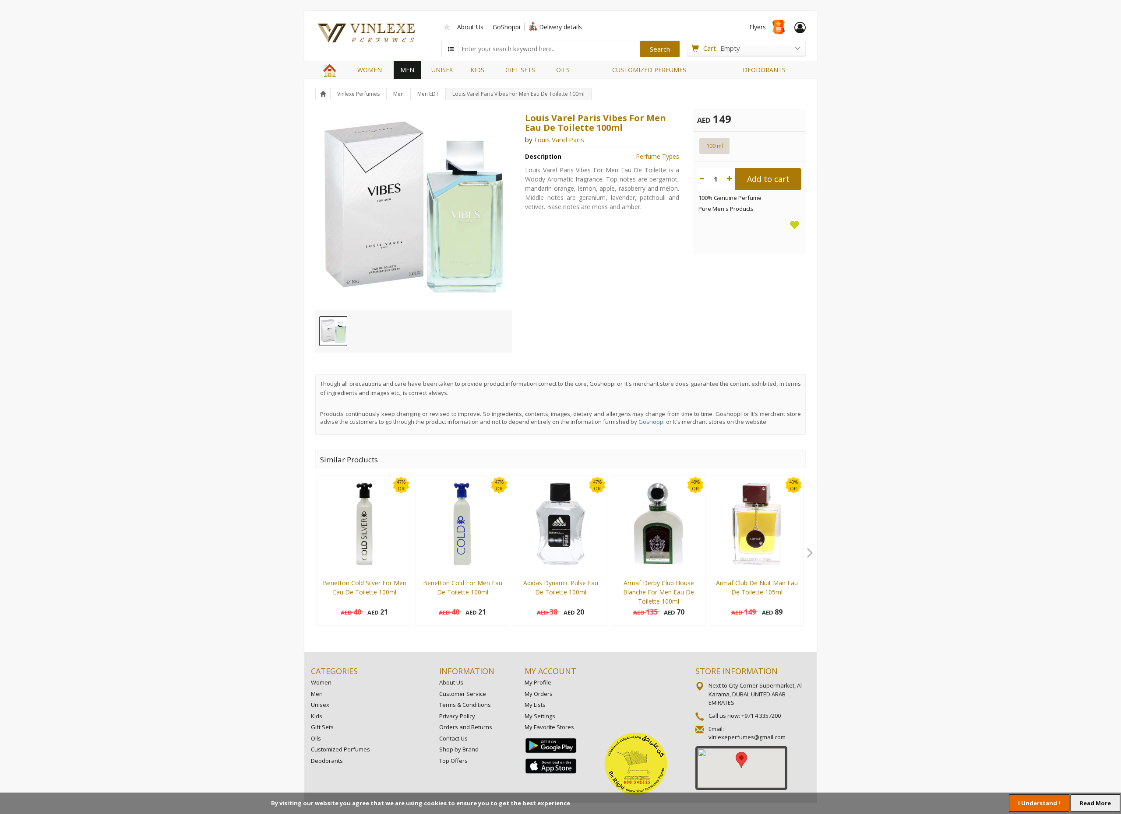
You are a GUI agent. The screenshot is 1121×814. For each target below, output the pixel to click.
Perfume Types (657, 156)
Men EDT (428, 94)
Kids (316, 716)
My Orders (539, 694)
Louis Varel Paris (559, 139)
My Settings (540, 716)
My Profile (538, 682)
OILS (563, 70)
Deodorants (327, 761)
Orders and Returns (465, 727)
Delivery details (560, 27)
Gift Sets (322, 727)
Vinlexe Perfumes (358, 94)
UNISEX (442, 70)
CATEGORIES (334, 671)
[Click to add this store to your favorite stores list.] (447, 26)
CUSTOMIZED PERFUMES (649, 70)
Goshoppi (651, 422)
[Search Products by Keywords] (451, 49)
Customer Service (462, 694)
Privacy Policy (457, 716)
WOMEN (369, 70)
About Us (470, 27)
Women (321, 682)
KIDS (477, 70)
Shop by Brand (459, 749)
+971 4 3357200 (761, 716)
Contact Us (453, 738)
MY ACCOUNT (550, 671)
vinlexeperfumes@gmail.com (747, 737)
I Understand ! (1039, 803)
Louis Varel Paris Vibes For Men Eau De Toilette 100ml (518, 94)
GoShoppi (506, 27)
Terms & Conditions (465, 705)
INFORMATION (466, 671)
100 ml (714, 146)
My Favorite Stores (549, 727)
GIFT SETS (520, 70)
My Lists (535, 705)
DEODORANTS (764, 70)
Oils (316, 738)
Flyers (757, 27)
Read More (1095, 803)
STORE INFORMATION (736, 671)
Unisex (320, 705)
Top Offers (453, 761)
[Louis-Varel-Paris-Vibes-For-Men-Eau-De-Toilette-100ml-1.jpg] (333, 331)
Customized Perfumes (340, 749)
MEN (407, 70)
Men (398, 94)
